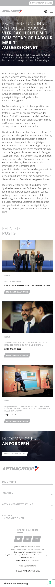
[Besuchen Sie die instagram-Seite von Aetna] (36, 539)
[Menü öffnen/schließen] (51, 11)
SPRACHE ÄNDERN (27, 530)
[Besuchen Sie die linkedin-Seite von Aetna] (27, 539)
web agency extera (27, 565)
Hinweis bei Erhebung (16, 583)
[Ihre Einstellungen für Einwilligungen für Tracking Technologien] (50, 582)
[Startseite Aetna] (12, 11)
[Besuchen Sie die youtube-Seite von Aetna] (18, 539)
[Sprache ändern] (45, 11)
